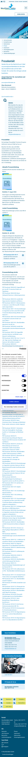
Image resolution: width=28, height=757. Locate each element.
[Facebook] (3, 1)
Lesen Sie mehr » (9, 674)
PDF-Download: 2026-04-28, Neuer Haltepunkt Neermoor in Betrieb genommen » (13, 295)
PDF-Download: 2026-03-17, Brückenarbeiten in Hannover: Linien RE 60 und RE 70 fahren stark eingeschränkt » (13, 305)
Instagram (5, 746)
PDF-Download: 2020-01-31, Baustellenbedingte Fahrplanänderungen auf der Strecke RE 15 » (13, 565)
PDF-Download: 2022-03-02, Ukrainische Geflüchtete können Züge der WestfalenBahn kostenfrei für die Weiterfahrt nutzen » (13, 518)
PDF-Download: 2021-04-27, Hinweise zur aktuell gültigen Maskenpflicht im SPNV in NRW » (13, 529)
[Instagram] (4, 1)
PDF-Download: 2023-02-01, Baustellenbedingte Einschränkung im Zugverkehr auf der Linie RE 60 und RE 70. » (13, 479)
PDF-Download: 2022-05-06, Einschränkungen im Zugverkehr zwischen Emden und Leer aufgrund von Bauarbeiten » (14, 512)
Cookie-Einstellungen (7, 754)
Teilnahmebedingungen (9, 53)
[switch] (24, 380)
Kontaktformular (8, 42)
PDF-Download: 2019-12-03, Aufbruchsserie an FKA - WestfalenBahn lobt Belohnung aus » (13, 571)
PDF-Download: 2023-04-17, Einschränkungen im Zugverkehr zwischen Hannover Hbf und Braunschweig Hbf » (14, 473)
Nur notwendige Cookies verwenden (14, 406)
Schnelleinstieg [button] (21, 14)
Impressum (6, 47)
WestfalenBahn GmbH (8, 751)
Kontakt (20, 1)
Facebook (5, 742)
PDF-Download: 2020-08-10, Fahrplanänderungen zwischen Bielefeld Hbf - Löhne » (14, 535)
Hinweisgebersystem (9, 49)
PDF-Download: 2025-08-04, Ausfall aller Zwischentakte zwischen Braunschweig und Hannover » (13, 328)
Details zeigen (19, 396)
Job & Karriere (5, 733)
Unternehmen (11, 1)
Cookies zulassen (14, 401)
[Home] (1, 1)
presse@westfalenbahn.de (8, 82)
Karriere (16, 1)
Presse (5, 45)
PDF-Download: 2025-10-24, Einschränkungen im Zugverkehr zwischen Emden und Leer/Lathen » (14, 318)
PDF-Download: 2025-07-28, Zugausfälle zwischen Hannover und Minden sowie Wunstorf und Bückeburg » (12, 334)
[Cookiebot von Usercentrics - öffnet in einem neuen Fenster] (19, 349)
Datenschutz (7, 44)
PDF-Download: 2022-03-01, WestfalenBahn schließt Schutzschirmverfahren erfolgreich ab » (13, 524)
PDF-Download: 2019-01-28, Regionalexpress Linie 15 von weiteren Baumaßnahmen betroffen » (13, 614)
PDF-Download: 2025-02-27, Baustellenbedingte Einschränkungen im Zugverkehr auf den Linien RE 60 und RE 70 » (13, 346)
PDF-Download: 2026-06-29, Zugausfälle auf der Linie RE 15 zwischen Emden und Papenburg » (13, 289)
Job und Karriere (8, 40)
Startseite (4, 731)
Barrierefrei (25, 1)
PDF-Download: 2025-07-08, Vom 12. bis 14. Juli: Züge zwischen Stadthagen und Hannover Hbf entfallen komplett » (13, 340)
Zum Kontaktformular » (8, 96)
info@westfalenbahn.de (14, 134)
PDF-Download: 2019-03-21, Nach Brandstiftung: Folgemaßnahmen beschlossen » (10, 600)
